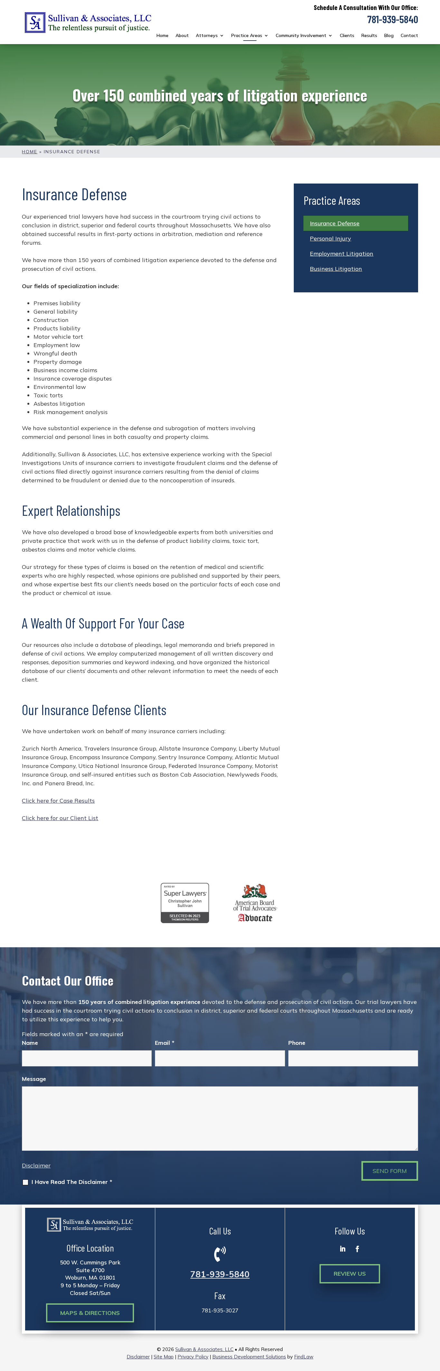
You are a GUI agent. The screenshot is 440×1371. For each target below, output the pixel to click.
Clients (347, 35)
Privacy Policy (192, 1357)
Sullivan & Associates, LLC (204, 1349)
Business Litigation (336, 268)
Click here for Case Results (58, 800)
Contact (409, 35)
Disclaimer (36, 1165)
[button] (433, 1324)
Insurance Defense (334, 223)
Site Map (164, 1357)
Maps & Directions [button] (90, 1313)
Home (162, 35)
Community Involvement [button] (301, 35)
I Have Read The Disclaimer (72, 1182)
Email (164, 1042)
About (182, 35)
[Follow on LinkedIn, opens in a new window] (342, 1249)
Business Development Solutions (249, 1357)
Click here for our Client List (60, 818)
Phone (296, 1042)
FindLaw (303, 1357)
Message (34, 1079)
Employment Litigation (341, 253)
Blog (389, 35)
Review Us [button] (350, 1273)
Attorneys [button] (207, 35)
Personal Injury (330, 238)
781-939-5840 (392, 19)
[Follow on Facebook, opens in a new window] (357, 1249)
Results (369, 35)
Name (30, 1042)
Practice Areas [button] (246, 35)
